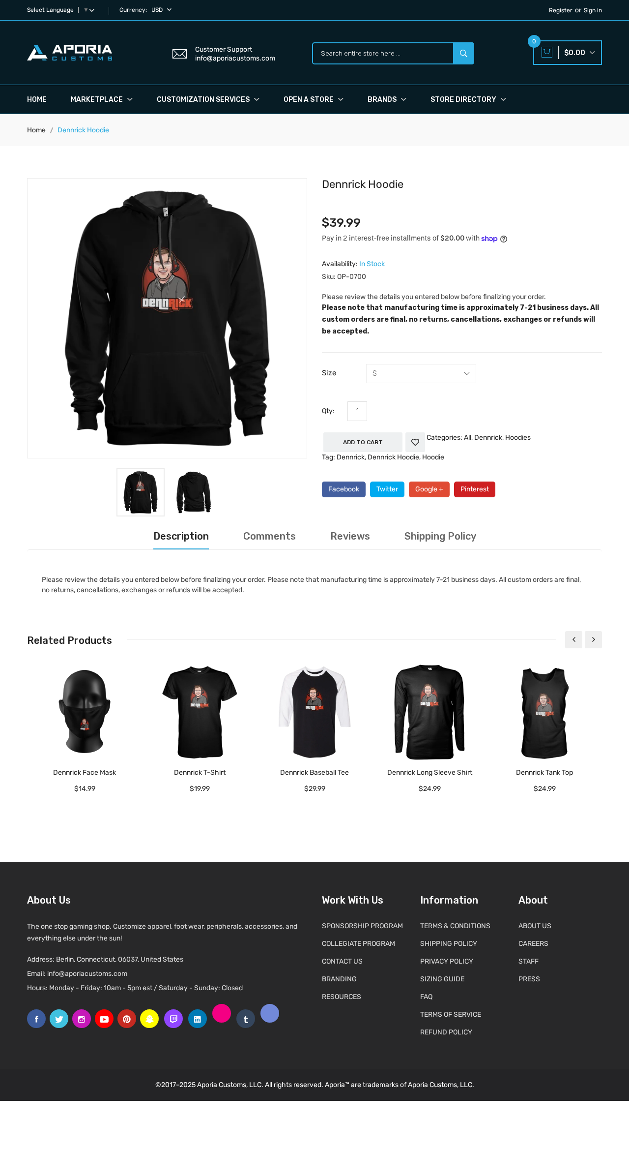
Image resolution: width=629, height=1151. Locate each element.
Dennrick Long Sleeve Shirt (429, 772)
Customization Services (204, 99)
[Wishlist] (415, 442)
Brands (383, 99)
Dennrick (488, 437)
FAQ (426, 997)
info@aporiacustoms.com (87, 973)
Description (181, 536)
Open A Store (309, 99)
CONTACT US (342, 961)
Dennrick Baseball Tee (314, 772)
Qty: (328, 411)
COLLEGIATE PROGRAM (358, 943)
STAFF (528, 961)
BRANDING (339, 979)
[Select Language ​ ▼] (93, 9)
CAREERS (533, 943)
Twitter (387, 489)
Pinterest (474, 489)
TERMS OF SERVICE (450, 1014)
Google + (429, 489)
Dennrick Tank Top (544, 772)
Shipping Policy (440, 536)
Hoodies (518, 437)
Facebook (343, 489)
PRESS (529, 979)
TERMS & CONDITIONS (455, 926)
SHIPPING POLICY (448, 943)
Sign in (593, 10)
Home (37, 99)
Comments (269, 536)
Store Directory (464, 99)
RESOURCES (341, 997)
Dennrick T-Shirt (200, 772)
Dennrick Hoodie (393, 457)
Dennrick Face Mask (84, 772)
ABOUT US (534, 926)
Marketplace (97, 99)
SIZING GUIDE (442, 979)
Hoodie (433, 457)
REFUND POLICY (446, 1032)
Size (329, 372)
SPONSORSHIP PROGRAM (362, 926)
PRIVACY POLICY (446, 961)
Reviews (350, 536)
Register (560, 10)
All (467, 437)
